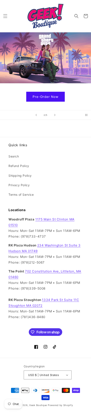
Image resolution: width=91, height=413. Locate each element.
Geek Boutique (38, 405)
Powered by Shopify (60, 405)
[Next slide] (54, 115)
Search (13, 156)
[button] (5, 16)
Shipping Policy (20, 175)
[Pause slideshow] (86, 115)
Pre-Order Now (46, 97)
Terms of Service (21, 194)
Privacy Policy (19, 185)
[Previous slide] (36, 115)
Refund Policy (18, 166)
